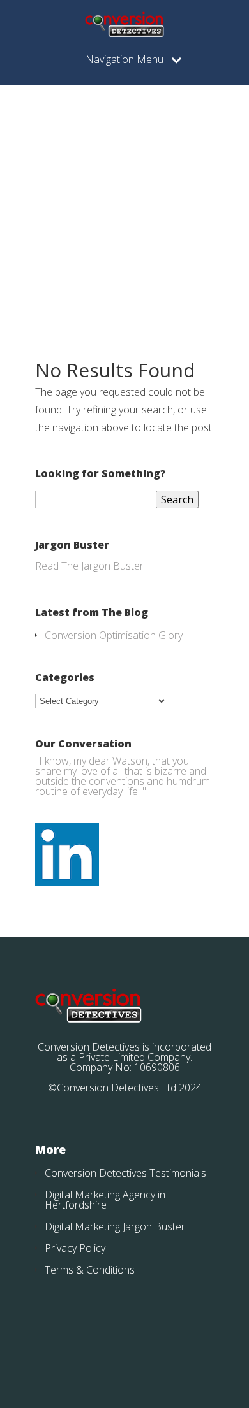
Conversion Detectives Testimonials (125, 1173)
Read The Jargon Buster (89, 566)
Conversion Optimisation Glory (114, 635)
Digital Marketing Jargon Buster (115, 1226)
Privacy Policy (75, 1248)
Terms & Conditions (90, 1270)
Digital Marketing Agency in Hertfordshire (105, 1200)
